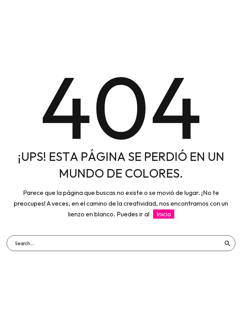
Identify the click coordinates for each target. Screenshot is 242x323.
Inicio (163, 214)
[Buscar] (227, 243)
